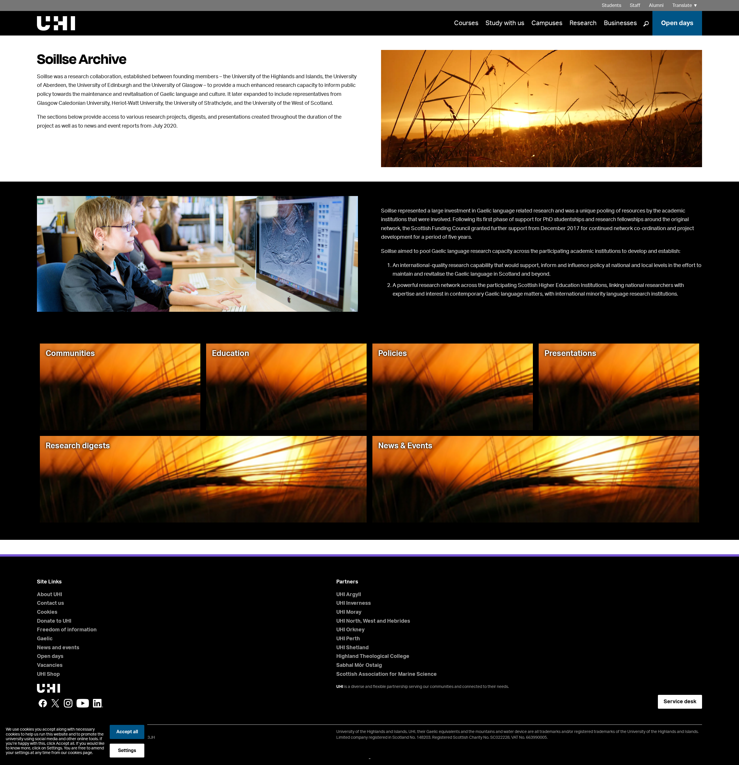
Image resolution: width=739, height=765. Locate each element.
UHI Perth (348, 638)
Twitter (55, 703)
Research (583, 23)
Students (611, 5)
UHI (339, 687)
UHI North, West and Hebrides (373, 621)
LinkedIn (98, 703)
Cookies (47, 612)
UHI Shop (48, 674)
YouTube (82, 703)
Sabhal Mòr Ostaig (359, 665)
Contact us (50, 603)
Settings (127, 750)
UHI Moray (348, 612)
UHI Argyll (348, 594)
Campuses (546, 23)
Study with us (505, 23)
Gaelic (45, 638)
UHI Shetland (352, 647)
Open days (677, 23)
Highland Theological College (372, 656)
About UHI (49, 594)
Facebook (42, 703)
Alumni (656, 5)
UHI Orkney (350, 629)
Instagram (68, 703)
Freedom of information (67, 629)
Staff (635, 5)
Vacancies (50, 665)
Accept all (127, 731)
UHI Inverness (353, 603)
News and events (58, 647)
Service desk (680, 701)
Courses (466, 23)
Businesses (620, 23)
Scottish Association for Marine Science (386, 674)
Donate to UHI (54, 621)
